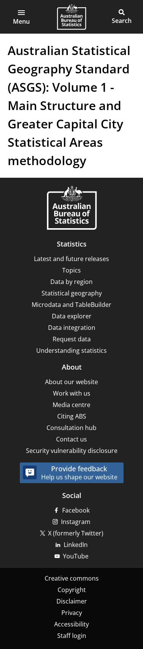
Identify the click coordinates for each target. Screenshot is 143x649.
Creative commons (72, 578)
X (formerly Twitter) (75, 533)
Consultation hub (71, 427)
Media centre (71, 405)
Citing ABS (71, 416)
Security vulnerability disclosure (71, 450)
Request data (72, 339)
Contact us (71, 439)
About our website (71, 382)
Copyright (72, 590)
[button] (21, 17)
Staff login (71, 635)
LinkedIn (76, 544)
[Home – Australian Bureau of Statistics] (72, 208)
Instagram (75, 522)
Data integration (71, 327)
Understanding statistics (71, 350)
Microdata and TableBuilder (71, 304)
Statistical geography (72, 293)
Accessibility (71, 624)
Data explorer (72, 316)
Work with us (71, 393)
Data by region (71, 281)
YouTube (75, 556)
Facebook (76, 510)
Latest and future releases (71, 259)
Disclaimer (71, 601)
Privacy (71, 612)
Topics (71, 270)
